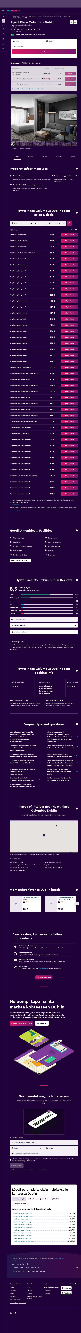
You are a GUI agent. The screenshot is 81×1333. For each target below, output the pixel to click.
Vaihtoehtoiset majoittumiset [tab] (38, 1199)
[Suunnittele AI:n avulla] (3, 33)
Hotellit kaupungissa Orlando (22, 1238)
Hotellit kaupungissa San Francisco (23, 1241)
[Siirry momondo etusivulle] (13, 10)
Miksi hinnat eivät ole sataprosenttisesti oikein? (28, 1271)
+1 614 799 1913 (16, 32)
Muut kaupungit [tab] (19, 1199)
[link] (43, 977)
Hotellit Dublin (67, 16)
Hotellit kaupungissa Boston (21, 1230)
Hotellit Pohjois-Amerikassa (29, 16)
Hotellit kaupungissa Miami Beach (23, 1216)
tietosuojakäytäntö (42, 1169)
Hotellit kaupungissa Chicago (22, 1235)
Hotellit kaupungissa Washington (23, 1222)
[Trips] (3, 39)
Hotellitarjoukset (15, 16)
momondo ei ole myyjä (20, 1264)
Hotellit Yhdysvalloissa (45, 16)
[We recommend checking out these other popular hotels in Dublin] (77, 890)
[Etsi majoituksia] (3, 21)
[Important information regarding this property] (77, 670)
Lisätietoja (15, 504)
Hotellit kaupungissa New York (22, 1213)
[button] (3, 10)
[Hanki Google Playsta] (66, 1288)
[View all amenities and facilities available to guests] (77, 530)
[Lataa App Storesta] (66, 1292)
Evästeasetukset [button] (15, 511)
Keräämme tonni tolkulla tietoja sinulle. (26, 1267)
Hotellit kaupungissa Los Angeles (23, 1227)
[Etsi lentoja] (3, 17)
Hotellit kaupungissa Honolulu (22, 1233)
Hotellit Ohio (57, 16)
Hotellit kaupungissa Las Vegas (22, 1224)
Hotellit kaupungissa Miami (21, 1219)
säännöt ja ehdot (31, 1169)
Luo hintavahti (43, 968)
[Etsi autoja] (3, 25)
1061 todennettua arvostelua (35, 34)
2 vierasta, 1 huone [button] (19, 46)
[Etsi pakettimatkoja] (3, 29)
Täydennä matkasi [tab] (20, 1203)
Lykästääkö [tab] (55, 1199)
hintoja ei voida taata (59, 1258)
